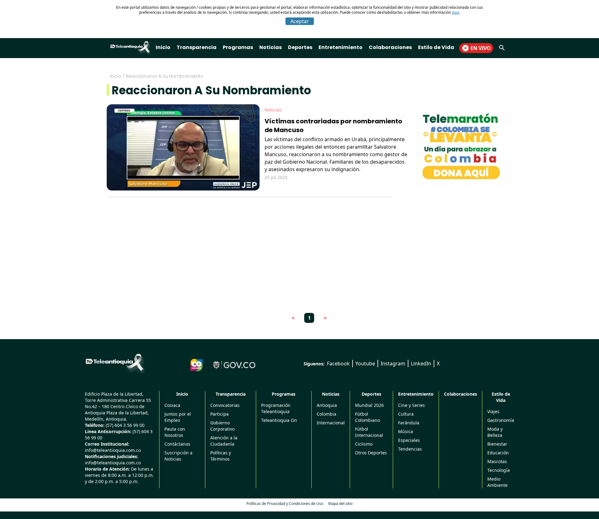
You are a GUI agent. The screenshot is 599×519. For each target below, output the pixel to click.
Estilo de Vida (436, 47)
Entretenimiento (341, 47)
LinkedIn (421, 363)
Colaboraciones (390, 47)
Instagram (393, 363)
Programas (238, 47)
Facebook (338, 363)
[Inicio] (115, 362)
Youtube (365, 363)
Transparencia (197, 47)
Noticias (270, 47)
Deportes (300, 47)
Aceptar (299, 21)
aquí (455, 12)
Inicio (163, 47)
